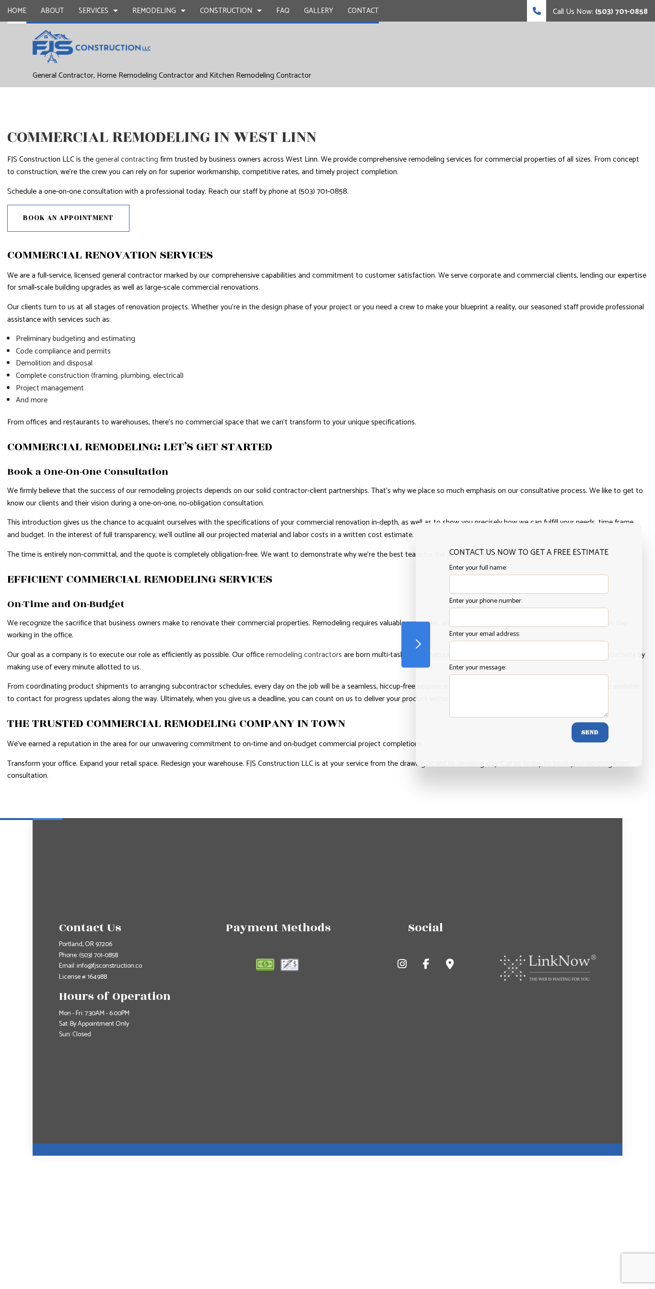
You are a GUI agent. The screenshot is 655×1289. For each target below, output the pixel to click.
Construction (226, 11)
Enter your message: (477, 668)
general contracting (126, 159)
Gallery (318, 11)
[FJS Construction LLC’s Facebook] (426, 965)
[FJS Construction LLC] (92, 46)
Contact (363, 11)
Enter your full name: (478, 568)
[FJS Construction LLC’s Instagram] (402, 965)
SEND (590, 732)
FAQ (283, 11)
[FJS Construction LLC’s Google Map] (450, 965)
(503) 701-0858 (98, 955)
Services (93, 11)
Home (16, 11)
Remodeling (154, 11)
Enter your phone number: (485, 601)
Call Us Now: (599, 11)
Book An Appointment (68, 217)
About (52, 11)
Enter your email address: (484, 635)
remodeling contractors (304, 654)
